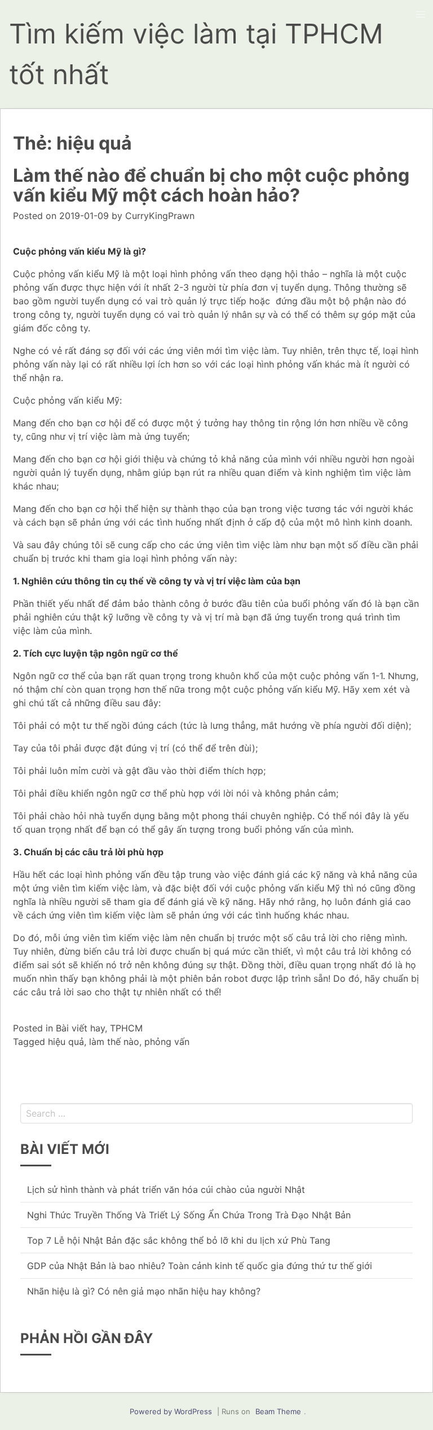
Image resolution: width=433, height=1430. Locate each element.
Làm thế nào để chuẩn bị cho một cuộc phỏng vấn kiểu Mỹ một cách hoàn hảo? (211, 185)
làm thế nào (114, 1041)
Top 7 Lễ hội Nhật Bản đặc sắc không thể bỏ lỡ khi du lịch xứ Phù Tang (178, 1240)
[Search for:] (216, 1113)
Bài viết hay (80, 1028)
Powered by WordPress (171, 1411)
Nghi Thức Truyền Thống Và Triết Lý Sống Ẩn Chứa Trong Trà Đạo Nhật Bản (189, 1215)
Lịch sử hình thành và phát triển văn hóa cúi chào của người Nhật (166, 1189)
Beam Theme (278, 1411)
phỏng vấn (166, 1041)
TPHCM (126, 1028)
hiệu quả (66, 1041)
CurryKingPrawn (160, 215)
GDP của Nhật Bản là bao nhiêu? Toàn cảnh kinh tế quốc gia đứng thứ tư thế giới (199, 1265)
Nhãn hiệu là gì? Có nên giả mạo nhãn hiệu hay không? (143, 1291)
